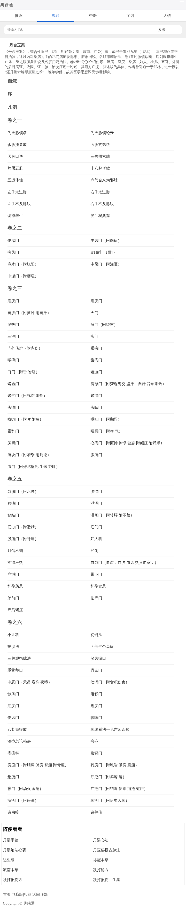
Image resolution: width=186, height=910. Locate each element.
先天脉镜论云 (102, 133)
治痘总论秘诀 (19, 741)
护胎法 (13, 647)
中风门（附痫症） (106, 240)
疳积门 (96, 694)
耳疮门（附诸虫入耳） (110, 800)
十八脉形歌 (100, 168)
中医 (93, 16)
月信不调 (15, 551)
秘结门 (13, 515)
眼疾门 (96, 348)
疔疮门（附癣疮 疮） (108, 777)
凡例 (12, 107)
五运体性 (15, 180)
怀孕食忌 (98, 586)
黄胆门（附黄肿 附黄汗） (29, 313)
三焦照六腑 (100, 156)
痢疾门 (96, 301)
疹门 (94, 336)
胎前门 (13, 598)
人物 (167, 16)
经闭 (94, 551)
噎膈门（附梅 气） (107, 431)
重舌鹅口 (15, 670)
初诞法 (96, 635)
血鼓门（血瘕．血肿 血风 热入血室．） (124, 562)
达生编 (9, 860)
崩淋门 (13, 574)
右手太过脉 (100, 192)
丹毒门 (96, 670)
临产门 (96, 598)
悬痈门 (13, 777)
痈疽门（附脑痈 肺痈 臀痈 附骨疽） (38, 765)
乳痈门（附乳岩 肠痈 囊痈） (115, 765)
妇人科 (96, 539)
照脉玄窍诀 (100, 145)
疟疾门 (13, 301)
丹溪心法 (100, 840)
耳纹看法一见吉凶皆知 (110, 729)
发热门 (13, 324)
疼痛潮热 (15, 562)
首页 (7, 894)
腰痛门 (13, 503)
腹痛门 (96, 455)
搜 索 (161, 30)
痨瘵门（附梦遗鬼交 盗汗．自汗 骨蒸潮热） (128, 384)
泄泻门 (96, 503)
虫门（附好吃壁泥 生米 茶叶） (34, 467)
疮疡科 (13, 753)
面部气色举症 (102, 647)
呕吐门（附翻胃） (106, 419)
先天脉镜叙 (17, 133)
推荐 (19, 16)
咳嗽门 (96, 718)
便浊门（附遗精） (23, 527)
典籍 (56, 16)
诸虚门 (13, 384)
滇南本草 (10, 870)
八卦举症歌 (17, 729)
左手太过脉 (17, 192)
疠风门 (13, 252)
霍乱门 (13, 431)
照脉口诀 (15, 156)
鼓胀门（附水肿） (23, 491)
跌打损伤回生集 (106, 880)
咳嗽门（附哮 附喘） (25, 419)
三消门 (13, 336)
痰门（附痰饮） (104, 324)
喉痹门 (13, 360)
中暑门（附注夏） (106, 264)
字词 (130, 16)
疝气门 (96, 527)
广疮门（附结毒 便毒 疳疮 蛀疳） (119, 789)
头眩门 (96, 407)
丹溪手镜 (10, 840)
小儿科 (13, 635)
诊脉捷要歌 (17, 145)
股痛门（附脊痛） (23, 539)
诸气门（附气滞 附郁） (27, 396)
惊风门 (13, 694)
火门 (94, 313)
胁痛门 (96, 491)
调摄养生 (15, 216)
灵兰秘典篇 (100, 216)
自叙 (12, 81)
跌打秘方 (100, 870)
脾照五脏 (15, 168)
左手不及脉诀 (19, 204)
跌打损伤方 (12, 880)
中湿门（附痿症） (23, 276)
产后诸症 (15, 610)
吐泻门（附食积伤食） (110, 682)
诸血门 (96, 372)
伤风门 (13, 718)
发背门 (96, 753)
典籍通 (6, 4)
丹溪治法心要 (14, 850)
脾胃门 (13, 443)
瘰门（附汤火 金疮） (25, 789)
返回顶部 (40, 894)
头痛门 (13, 407)
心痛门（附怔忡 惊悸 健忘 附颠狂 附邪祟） (127, 443)
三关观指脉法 (19, 658)
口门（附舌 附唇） (23, 372)
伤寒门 (13, 240)
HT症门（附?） (104, 252)
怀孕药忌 (15, 586)
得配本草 (100, 860)
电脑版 (17, 894)
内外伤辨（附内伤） (25, 348)
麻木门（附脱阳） (23, 264)
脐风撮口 (98, 658)
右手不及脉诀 (102, 204)
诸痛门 (96, 396)
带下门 (96, 574)
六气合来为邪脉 (104, 180)
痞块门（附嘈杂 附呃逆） (29, 455)
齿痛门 (96, 360)
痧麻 (94, 741)
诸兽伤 (96, 812)
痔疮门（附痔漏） (23, 800)
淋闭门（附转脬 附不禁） (112, 515)
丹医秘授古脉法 (106, 850)
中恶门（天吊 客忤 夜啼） (30, 682)
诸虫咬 (13, 812)
